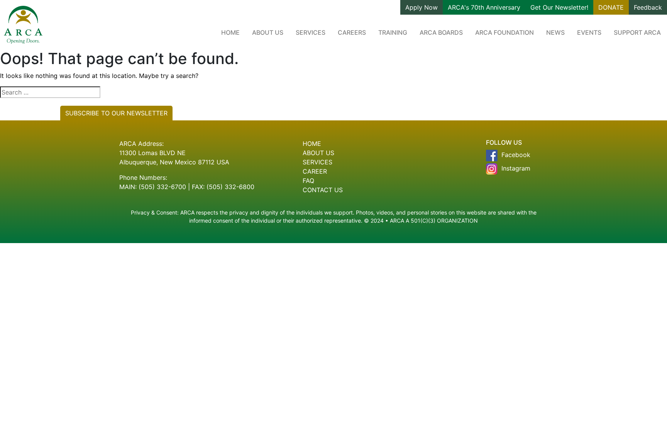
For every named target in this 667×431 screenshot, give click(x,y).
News (555, 32)
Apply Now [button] (421, 7)
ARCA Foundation (504, 32)
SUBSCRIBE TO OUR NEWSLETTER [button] (116, 113)
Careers (352, 32)
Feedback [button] (648, 7)
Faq (308, 180)
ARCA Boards (441, 32)
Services (310, 32)
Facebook (515, 155)
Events (589, 32)
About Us (267, 32)
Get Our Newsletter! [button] (559, 7)
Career (315, 171)
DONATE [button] (611, 7)
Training (392, 32)
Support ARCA (637, 32)
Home (230, 32)
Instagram (515, 168)
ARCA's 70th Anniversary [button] (484, 7)
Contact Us (323, 190)
